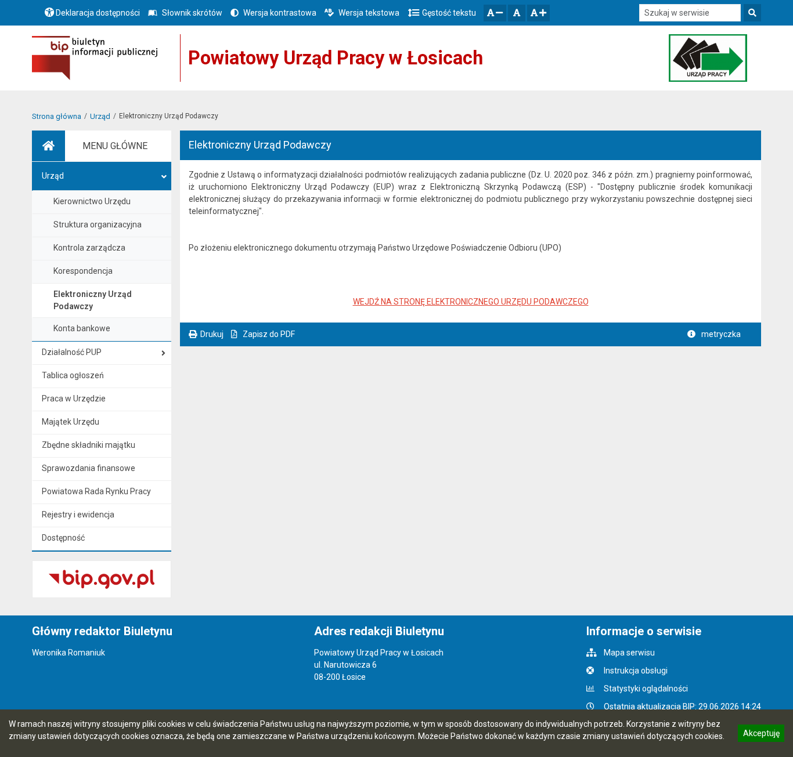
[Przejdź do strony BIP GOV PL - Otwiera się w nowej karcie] (94, 58)
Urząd (100, 116)
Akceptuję (761, 735)
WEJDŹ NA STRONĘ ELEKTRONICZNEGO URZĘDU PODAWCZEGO (471, 301)
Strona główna (56, 116)
